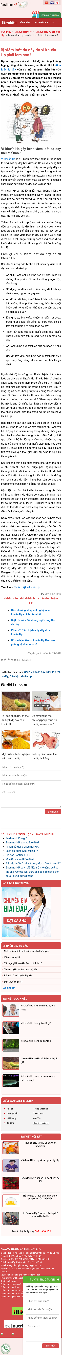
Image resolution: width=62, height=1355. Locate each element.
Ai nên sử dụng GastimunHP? (22, 846)
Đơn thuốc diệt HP (13, 981)
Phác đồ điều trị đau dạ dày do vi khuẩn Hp (40, 1144)
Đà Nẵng (10, 1123)
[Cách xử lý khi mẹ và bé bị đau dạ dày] (10, 1166)
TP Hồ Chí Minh (40, 1109)
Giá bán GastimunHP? (18, 855)
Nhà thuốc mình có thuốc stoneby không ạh (26, 951)
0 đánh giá (24, 660)
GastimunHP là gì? (16, 838)
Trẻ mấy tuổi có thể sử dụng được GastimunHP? (33, 863)
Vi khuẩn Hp (8, 159)
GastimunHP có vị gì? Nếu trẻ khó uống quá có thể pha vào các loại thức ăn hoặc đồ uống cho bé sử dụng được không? (32, 872)
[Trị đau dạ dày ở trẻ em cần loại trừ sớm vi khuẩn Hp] (10, 1219)
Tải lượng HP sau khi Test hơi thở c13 (23, 963)
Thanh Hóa (38, 1113)
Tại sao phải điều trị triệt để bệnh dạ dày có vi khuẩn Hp (15, 720)
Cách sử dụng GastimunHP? (22, 850)
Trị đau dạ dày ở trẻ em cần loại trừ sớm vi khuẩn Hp (40, 1215)
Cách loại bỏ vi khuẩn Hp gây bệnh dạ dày (40, 1179)
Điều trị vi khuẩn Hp (21, 676)
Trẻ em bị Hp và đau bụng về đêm (21, 969)
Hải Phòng (11, 1118)
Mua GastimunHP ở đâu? (20, 859)
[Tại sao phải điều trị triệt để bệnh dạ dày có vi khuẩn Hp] (15, 711)
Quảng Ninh (12, 1113)
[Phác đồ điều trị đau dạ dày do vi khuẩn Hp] (10, 1148)
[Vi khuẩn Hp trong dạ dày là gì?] (10, 1046)
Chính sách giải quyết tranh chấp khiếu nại (20, 1297)
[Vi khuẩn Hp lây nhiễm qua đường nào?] (10, 1011)
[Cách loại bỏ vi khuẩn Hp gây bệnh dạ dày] (10, 1184)
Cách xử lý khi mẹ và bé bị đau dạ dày (40, 1160)
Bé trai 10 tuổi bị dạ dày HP (18, 975)
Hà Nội (10, 1109)
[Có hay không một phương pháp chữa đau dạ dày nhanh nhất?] (46, 711)
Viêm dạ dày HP (12, 957)
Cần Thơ (37, 1118)
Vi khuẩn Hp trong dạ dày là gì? (37, 1041)
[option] (31, 912)
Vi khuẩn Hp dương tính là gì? (36, 1023)
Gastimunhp (16, 8)
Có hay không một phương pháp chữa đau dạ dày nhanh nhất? (45, 720)
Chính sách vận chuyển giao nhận (16, 1284)
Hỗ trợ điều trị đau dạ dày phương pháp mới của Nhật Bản (40, 1197)
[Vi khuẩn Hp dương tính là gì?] (10, 1028)
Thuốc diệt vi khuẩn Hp (27, 587)
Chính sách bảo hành (10, 1287)
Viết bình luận (52, 594)
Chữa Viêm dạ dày (34, 672)
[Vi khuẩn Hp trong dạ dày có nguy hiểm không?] (10, 1081)
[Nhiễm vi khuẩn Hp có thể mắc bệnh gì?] (10, 1064)
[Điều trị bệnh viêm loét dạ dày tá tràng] (46, 750)
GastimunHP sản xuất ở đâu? (22, 842)
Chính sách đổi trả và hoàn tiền (15, 1294)
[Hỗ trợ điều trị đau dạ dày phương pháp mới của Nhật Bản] (10, 1201)
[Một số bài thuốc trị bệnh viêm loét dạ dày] (15, 750)
